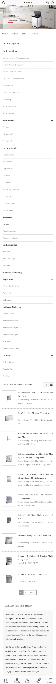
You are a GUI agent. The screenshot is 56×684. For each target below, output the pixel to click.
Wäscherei (7, 342)
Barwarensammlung (12, 272)
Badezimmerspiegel (10, 335)
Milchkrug (7, 100)
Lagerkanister (8, 169)
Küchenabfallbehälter (11, 286)
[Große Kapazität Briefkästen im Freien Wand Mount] (9, 438)
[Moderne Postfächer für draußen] (9, 579)
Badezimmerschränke (11, 348)
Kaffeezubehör (8, 113)
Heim (6, 34)
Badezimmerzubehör (10, 321)
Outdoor (24, 34)
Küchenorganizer (11, 148)
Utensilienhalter (9, 203)
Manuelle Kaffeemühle (11, 93)
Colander (6, 176)
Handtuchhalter (8, 155)
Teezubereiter (9, 120)
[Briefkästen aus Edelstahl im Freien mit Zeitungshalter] (9, 499)
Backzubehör (8, 266)
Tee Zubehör (8, 141)
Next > (32, 592)
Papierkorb (8, 279)
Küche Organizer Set (11, 190)
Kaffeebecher (8, 86)
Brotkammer (7, 162)
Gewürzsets (7, 183)
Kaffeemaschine (10, 51)
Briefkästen (7, 376)
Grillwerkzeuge (9, 362)
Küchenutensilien (9, 231)
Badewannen (7, 300)
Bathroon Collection (12, 307)
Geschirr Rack (8, 197)
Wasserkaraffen (8, 134)
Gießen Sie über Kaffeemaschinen (16, 58)
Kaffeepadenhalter (10, 107)
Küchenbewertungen (10, 238)
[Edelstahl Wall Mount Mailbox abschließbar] (9, 520)
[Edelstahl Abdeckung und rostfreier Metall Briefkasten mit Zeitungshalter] (9, 479)
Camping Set (8, 369)
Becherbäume (8, 210)
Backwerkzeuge (9, 259)
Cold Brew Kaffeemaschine (13, 79)
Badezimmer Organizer (12, 328)
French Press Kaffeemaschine (14, 65)
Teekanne (6, 127)
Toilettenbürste (8, 314)
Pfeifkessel (7, 217)
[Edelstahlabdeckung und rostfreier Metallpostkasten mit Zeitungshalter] (9, 458)
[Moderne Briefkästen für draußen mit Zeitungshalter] (9, 561)
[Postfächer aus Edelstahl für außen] (9, 418)
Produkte (14, 34)
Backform (6, 252)
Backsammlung (10, 245)
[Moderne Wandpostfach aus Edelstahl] (9, 540)
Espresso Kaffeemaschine (12, 72)
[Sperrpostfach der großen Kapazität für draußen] (9, 397)
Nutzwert (7, 224)
